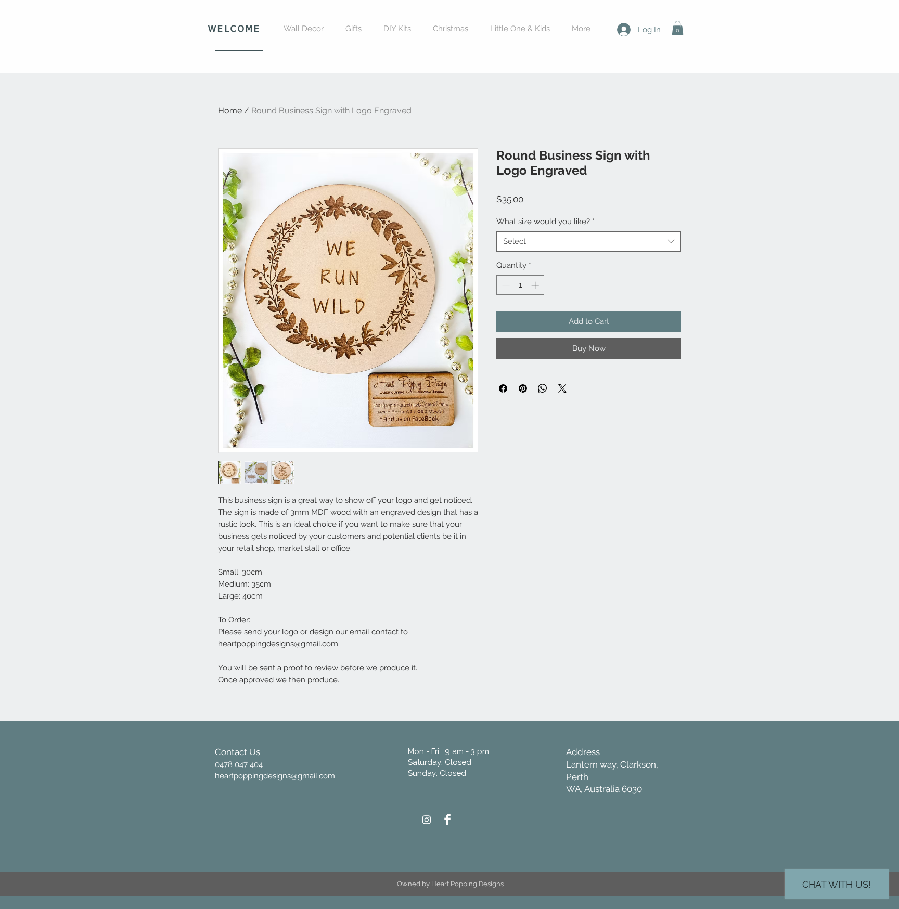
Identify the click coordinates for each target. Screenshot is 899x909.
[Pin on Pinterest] (523, 388)
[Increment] (536, 285)
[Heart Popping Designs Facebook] (447, 819)
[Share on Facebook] (503, 388)
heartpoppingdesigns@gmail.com (275, 776)
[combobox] (588, 241)
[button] (678, 28)
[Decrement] (505, 285)
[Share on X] (562, 388)
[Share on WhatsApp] (542, 388)
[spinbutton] (520, 285)
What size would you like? (545, 221)
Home (230, 110)
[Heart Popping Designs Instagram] (426, 819)
